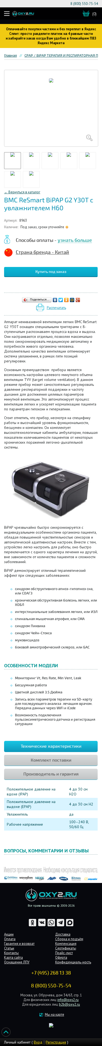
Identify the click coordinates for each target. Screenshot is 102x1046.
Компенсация (65, 943)
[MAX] (70, 925)
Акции (9, 934)
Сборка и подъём (69, 939)
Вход (38, 1042)
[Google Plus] (78, 299)
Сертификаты (65, 948)
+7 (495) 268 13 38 (51, 973)
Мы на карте (54, 1014)
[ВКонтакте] (55, 299)
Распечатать (56, 307)
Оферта (61, 957)
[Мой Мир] (72, 299)
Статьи (9, 948)
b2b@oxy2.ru (69, 1004)
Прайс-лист (64, 953)
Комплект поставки (51, 760)
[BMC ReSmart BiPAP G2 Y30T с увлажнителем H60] (51, 108)
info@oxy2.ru (68, 999)
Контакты (11, 953)
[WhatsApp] (51, 925)
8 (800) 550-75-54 (84, 3)
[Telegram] (61, 925)
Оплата (10, 939)
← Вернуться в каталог (22, 192)
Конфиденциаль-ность (73, 962)
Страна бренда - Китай (42, 252)
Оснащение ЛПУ (16, 962)
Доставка (62, 934)
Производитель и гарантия (51, 774)
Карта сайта (13, 957)
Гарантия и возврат (19, 943)
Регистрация (56, 1042)
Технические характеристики (51, 746)
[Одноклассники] (66, 299)
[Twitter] (61, 299)
